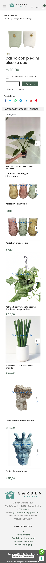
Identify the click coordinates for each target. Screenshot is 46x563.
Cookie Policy (28, 556)
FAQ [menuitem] (23, 531)
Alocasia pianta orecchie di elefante (19, 167)
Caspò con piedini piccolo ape (20, 19)
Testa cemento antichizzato (20, 421)
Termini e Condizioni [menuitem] (23, 541)
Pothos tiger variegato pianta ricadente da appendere (21, 308)
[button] (23, 38)
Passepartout (33, 562)
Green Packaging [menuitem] (23, 544)
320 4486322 (25, 509)
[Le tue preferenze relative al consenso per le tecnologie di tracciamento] (41, 558)
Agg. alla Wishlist (17, 89)
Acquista (30, 84)
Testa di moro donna (16, 471)
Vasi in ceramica (10, 16)
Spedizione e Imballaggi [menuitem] (23, 538)
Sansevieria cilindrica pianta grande (20, 366)
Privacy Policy (17, 556)
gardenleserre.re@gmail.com (26, 512)
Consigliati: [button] (11, 114)
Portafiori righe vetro (16, 204)
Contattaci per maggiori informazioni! (17, 175)
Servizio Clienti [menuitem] (23, 534)
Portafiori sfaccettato (17, 243)
